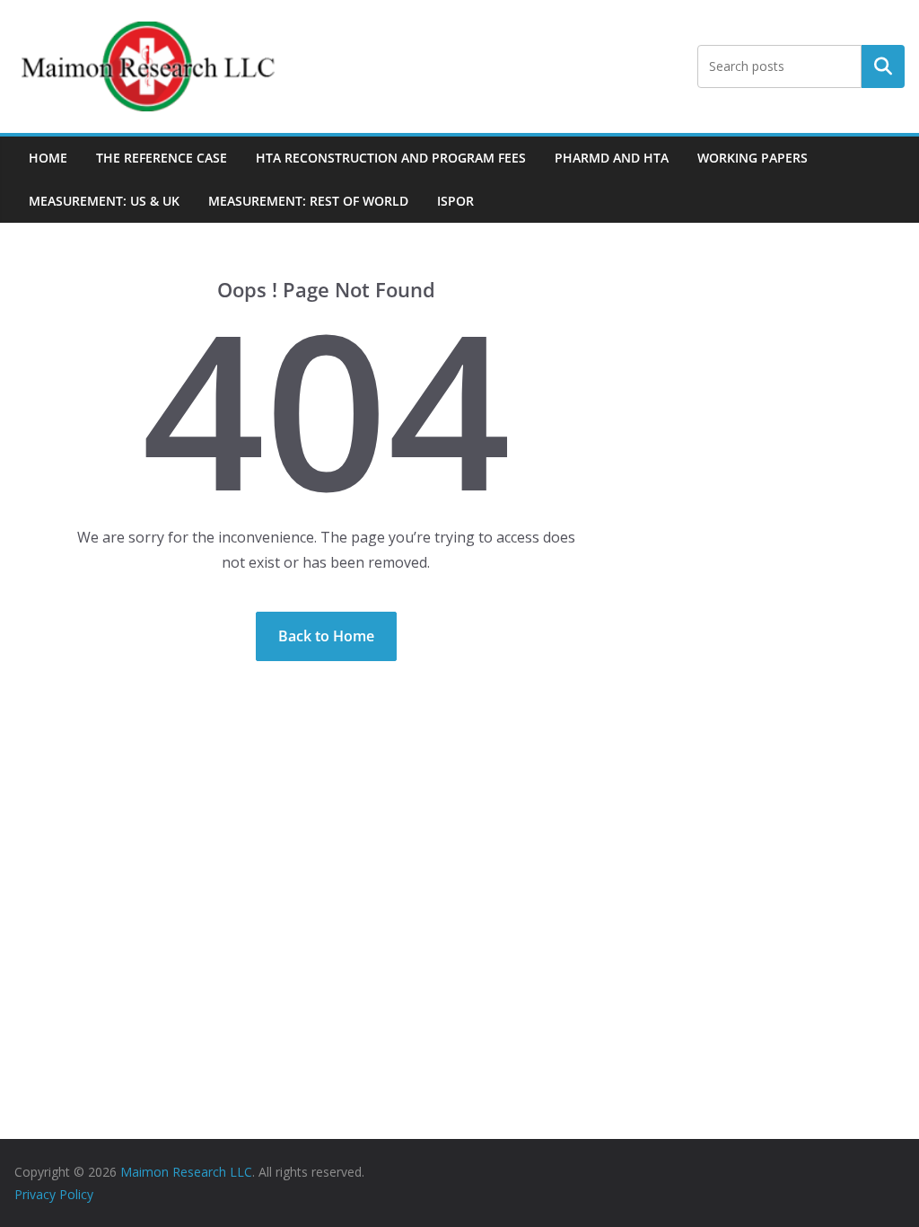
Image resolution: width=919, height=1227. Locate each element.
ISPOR (455, 200)
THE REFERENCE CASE (161, 157)
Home (48, 157)
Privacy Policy (53, 1194)
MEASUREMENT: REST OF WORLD (308, 200)
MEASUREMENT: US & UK (104, 200)
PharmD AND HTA (612, 157)
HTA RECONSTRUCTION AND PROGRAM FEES (391, 157)
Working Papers (752, 157)
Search (883, 66)
